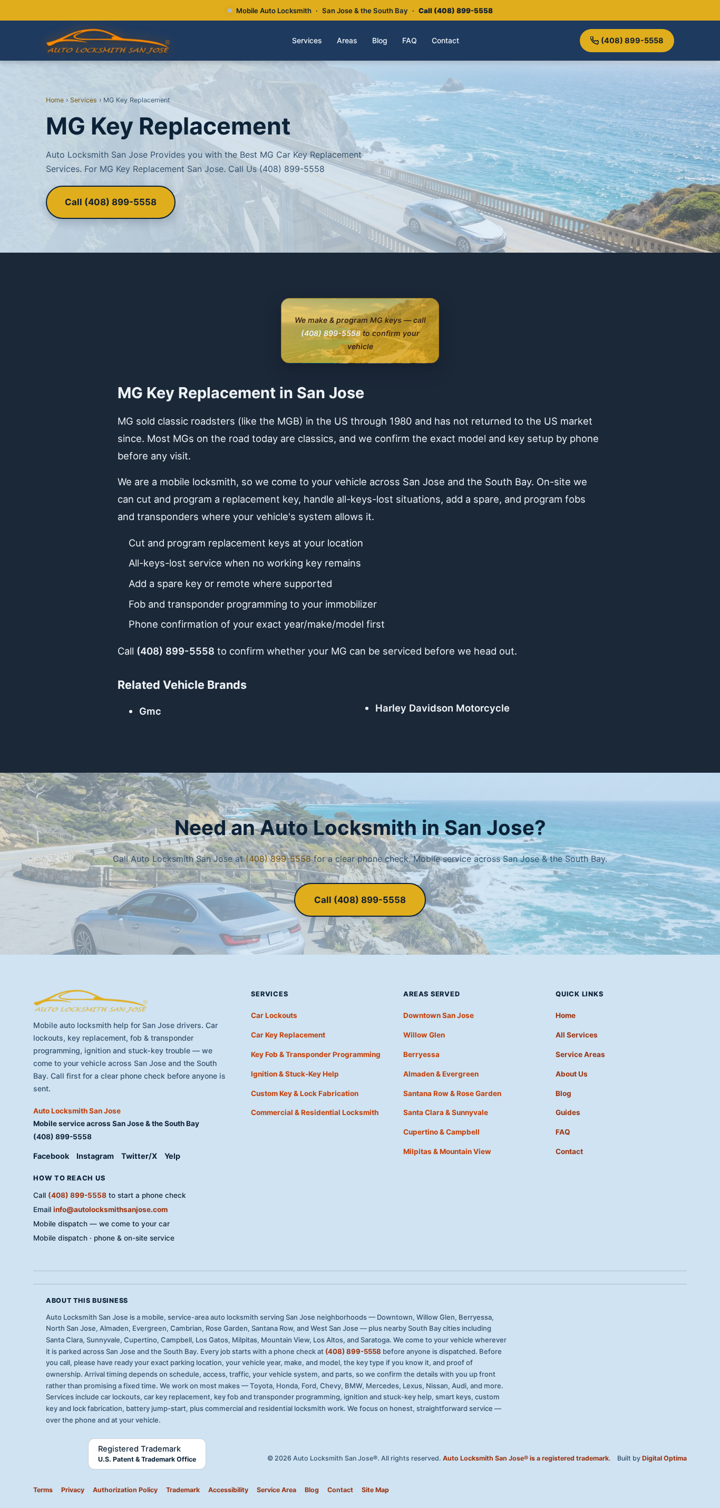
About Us (572, 1074)
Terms (43, 1490)
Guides (568, 1112)
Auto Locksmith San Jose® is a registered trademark (526, 1458)
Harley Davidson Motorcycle (442, 708)
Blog (379, 40)
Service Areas (580, 1054)
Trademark (183, 1490)
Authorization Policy (125, 1490)
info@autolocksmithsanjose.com (110, 1209)
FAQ (409, 40)
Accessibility (228, 1490)
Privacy (72, 1490)
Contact (445, 40)
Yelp (172, 1155)
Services (307, 40)
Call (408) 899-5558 (111, 202)
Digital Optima (664, 1458)
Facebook (51, 1155)
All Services (577, 1035)
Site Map (375, 1490)
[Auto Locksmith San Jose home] (109, 40)
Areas (347, 40)
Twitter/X (139, 1155)
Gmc (150, 711)
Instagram (95, 1155)
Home (55, 100)
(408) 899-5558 (632, 40)
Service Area (276, 1490)
